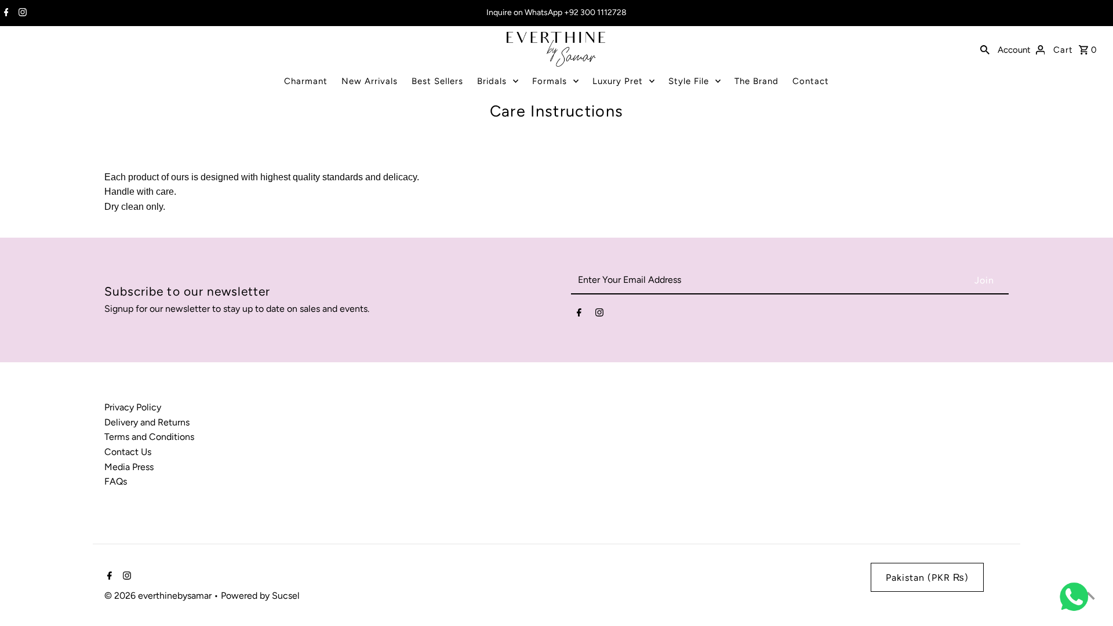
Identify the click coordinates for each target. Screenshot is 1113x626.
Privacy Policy (132, 407)
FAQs (115, 481)
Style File (688, 81)
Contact (810, 81)
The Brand (756, 81)
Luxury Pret (617, 81)
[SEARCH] (984, 49)
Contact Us (127, 451)
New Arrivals (369, 81)
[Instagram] (21, 13)
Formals (549, 81)
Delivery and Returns (147, 422)
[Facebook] (5, 13)
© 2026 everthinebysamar (159, 595)
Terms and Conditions (149, 436)
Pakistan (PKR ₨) (927, 577)
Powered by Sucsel (260, 595)
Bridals (492, 81)
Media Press (129, 466)
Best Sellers (437, 81)
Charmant (306, 81)
